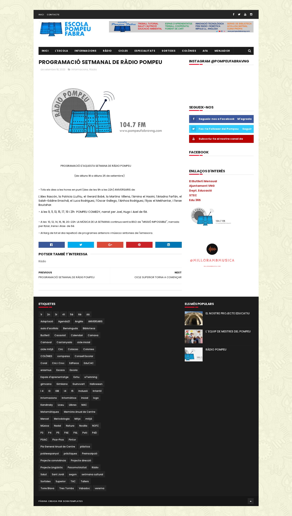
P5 (57, 432)
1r (41, 314)
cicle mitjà (47, 349)
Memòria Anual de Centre (79, 411)
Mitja (77, 418)
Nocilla (83, 425)
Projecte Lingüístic (52, 467)
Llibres (72, 405)
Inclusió (83, 391)
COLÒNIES (46, 356)
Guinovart (79, 384)
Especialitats (144, 50)
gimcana (46, 384)
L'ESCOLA (61, 50)
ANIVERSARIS (95, 321)
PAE (66, 432)
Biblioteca (89, 328)
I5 (72, 391)
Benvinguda (70, 328)
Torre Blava (47, 488)
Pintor (72, 439)
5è (71, 314)
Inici (41, 14)
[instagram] (251, 14)
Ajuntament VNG (202, 186)
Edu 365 (195, 200)
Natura (70, 425)
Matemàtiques (50, 411)
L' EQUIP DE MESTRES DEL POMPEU (228, 331)
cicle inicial (83, 342)
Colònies (189, 50)
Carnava (93, 335)
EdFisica (74, 363)
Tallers (85, 481)
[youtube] (245, 14)
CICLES (123, 50)
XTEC (193, 195)
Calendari (77, 335)
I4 (65, 391)
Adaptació (47, 321)
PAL (75, 432)
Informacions (85, 50)
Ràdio (93, 69)
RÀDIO (107, 50)
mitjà (88, 418)
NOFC (95, 425)
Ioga (96, 398)
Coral (44, 363)
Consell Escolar (84, 356)
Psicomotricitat (77, 467)
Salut (44, 474)
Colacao (73, 349)
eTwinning (90, 377)
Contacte (53, 14)
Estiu (76, 377)
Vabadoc (84, 488)
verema (99, 488)
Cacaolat (60, 335)
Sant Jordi (58, 474)
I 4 (42, 391)
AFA (205, 50)
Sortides (168, 50)
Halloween (96, 384)
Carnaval (46, 342)
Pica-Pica (58, 439)
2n (48, 314)
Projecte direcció (81, 460)
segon (73, 474)
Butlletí (45, 335)
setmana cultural (92, 474)
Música (45, 425)
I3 (49, 391)
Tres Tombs (66, 488)
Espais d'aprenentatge (55, 377)
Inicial (84, 398)
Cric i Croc (58, 363)
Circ (60, 349)
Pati (84, 432)
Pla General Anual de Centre (58, 446)
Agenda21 (64, 321)
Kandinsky (47, 405)
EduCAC (89, 363)
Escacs (60, 370)
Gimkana (62, 384)
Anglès (79, 321)
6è (79, 314)
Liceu (61, 405)
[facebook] (233, 14)
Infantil (97, 391)
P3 (42, 432)
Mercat (45, 418)
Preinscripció (89, 453)
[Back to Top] (251, 501)
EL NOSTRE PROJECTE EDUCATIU (228, 313)
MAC (84, 405)
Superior (61, 481)
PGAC (44, 439)
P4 (49, 432)
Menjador (222, 50)
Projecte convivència (53, 460)
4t (63, 314)
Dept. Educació (200, 191)
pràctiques (70, 453)
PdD (94, 432)
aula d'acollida (49, 328)
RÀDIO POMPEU (216, 349)
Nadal (57, 425)
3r (56, 314)
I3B (57, 391)
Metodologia (62, 418)
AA (88, 314)
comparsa (63, 356)
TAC (73, 481)
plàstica (85, 446)
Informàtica (69, 398)
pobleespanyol (50, 453)
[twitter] (239, 14)
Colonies (88, 349)
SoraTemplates (73, 501)
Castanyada (64, 342)
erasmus (46, 370)
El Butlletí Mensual (203, 181)
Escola (73, 370)
